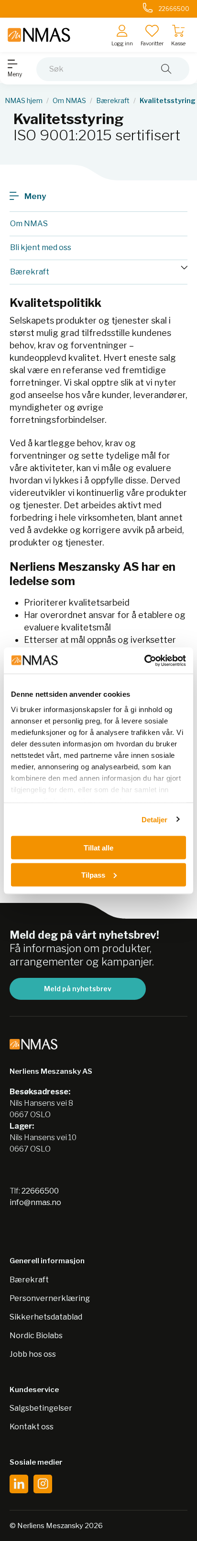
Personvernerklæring (50, 1298)
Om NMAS (69, 100)
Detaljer (155, 819)
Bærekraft (113, 100)
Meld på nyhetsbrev (77, 989)
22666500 (40, 1190)
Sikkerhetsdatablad (46, 1316)
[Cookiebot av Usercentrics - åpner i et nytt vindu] (144, 660)
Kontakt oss (32, 1426)
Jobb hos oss (33, 1354)
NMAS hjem (24, 100)
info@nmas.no (35, 1202)
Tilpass (93, 874)
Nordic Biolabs (36, 1335)
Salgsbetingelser (41, 1408)
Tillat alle (98, 848)
